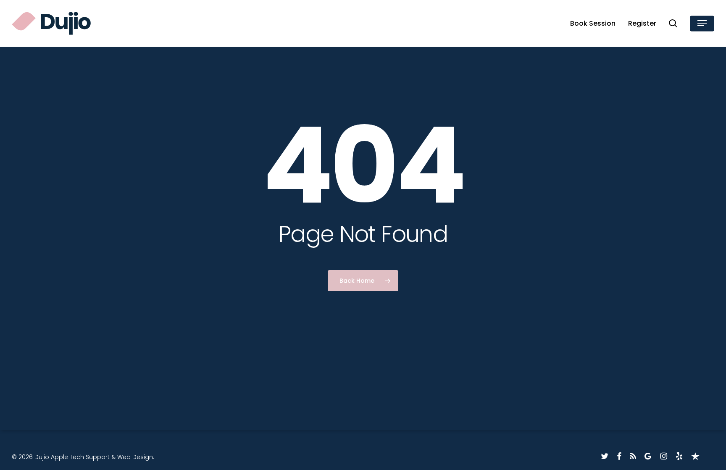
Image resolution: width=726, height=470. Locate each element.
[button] (702, 23)
